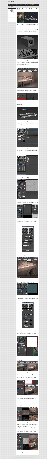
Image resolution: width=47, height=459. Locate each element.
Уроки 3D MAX (11, 6)
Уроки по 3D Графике (8, 6)
